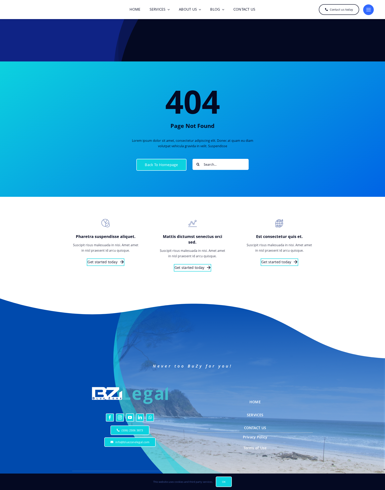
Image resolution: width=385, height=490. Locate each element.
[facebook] (110, 417)
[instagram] (120, 417)
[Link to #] (368, 9)
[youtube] (130, 417)
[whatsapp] (150, 417)
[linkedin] (140, 417)
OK (224, 482)
